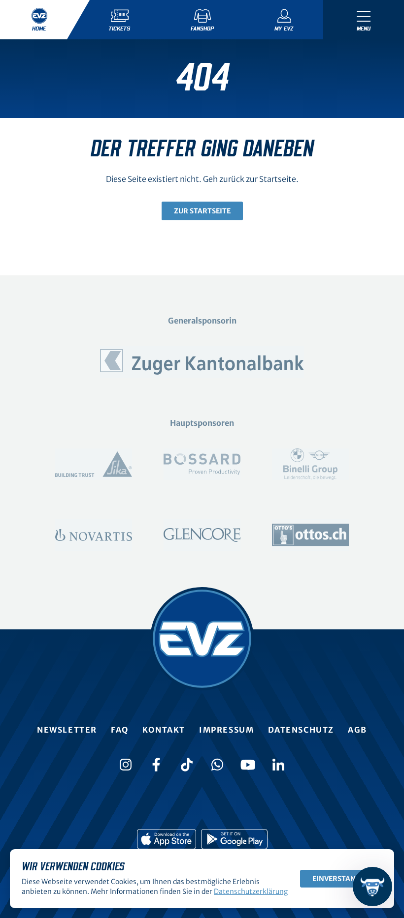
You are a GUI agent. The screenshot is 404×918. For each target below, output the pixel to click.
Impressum (226, 730)
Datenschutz (301, 730)
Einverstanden (341, 878)
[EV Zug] (202, 638)
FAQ (120, 730)
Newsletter (67, 730)
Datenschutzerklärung (251, 891)
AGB (357, 730)
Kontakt (163, 730)
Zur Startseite (202, 211)
